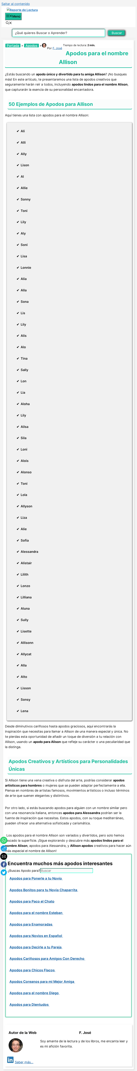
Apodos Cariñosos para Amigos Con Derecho (47, 959)
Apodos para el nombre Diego (34, 993)
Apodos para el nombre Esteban (36, 913)
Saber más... (24, 1062)
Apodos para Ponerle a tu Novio (36, 878)
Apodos (31, 45)
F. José (57, 48)
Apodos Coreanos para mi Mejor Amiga (42, 982)
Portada (13, 45)
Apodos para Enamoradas (31, 924)
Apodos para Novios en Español (36, 936)
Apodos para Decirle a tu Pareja (35, 947)
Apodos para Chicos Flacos (32, 970)
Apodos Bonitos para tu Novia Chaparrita (43, 890)
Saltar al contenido (15, 4)
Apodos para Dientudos (29, 1005)
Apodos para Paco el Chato (31, 901)
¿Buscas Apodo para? (24, 870)
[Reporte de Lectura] (22, 10)
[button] (9, 23)
